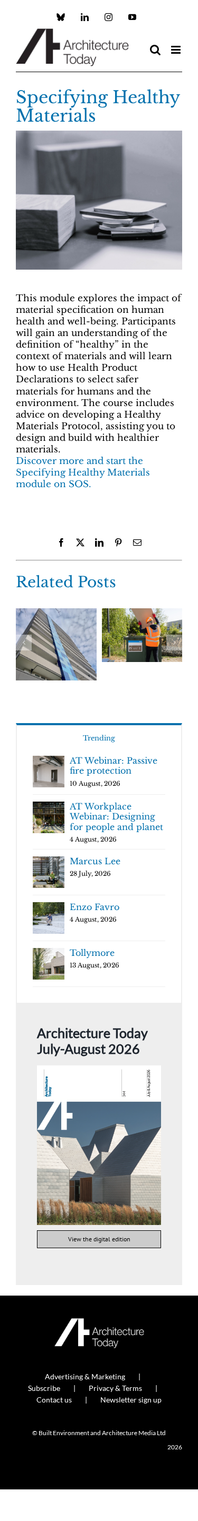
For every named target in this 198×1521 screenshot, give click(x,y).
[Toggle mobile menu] (176, 49)
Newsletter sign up (131, 1399)
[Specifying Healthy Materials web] (99, 135)
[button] (24, 642)
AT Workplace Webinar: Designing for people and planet (116, 816)
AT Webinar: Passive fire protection (113, 765)
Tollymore (92, 952)
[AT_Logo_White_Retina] (99, 1322)
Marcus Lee (95, 861)
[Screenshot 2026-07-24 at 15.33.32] (99, 1069)
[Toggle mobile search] (155, 49)
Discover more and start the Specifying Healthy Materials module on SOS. (83, 473)
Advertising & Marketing (85, 1376)
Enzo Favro (94, 907)
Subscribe (44, 1388)
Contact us (54, 1399)
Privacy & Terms (115, 1388)
